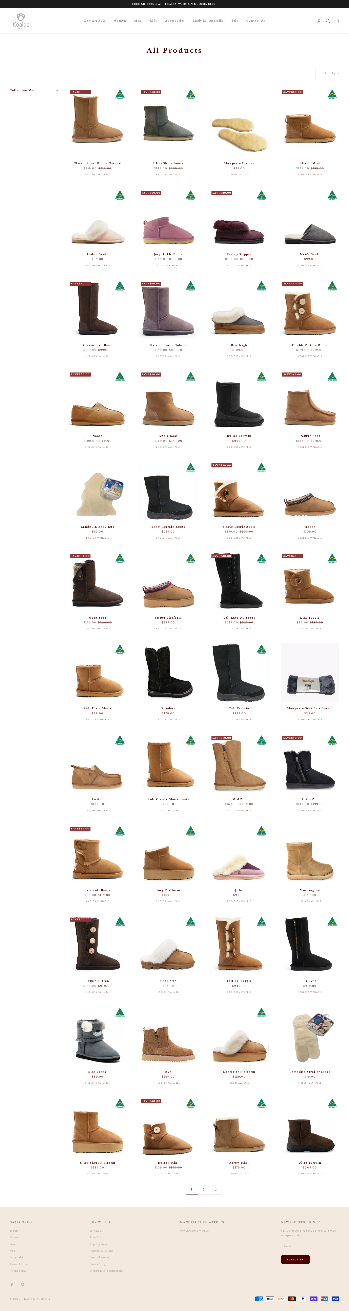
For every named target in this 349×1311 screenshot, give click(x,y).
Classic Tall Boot (97, 345)
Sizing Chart (96, 1237)
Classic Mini (310, 163)
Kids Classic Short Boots (168, 799)
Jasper (310, 526)
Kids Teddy (97, 1071)
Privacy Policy (97, 1264)
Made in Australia (208, 20)
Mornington (310, 890)
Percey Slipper (239, 254)
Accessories (175, 20)
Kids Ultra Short (97, 708)
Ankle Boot (168, 435)
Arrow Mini (239, 1162)
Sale (235, 20)
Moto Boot (97, 617)
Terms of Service (19, 1264)
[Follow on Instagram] (22, 1285)
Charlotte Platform (239, 1071)
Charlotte (168, 980)
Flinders (168, 708)
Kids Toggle (310, 617)
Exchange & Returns (101, 1251)
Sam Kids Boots (98, 890)
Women (120, 20)
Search (14, 1230)
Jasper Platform (168, 617)
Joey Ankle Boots (168, 254)
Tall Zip (310, 980)
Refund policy (18, 1271)
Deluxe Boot (310, 435)
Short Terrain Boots (168, 526)
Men (138, 20)
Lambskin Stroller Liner (309, 1071)
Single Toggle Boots (239, 526)
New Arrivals (95, 20)
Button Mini (168, 1162)
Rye (168, 1071)
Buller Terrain (239, 435)
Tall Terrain (239, 708)
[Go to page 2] (216, 1189)
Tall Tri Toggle (239, 980)
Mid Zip (239, 799)
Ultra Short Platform (97, 1162)
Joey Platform (168, 890)
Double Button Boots (310, 345)
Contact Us (255, 20)
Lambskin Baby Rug (97, 526)
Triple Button (97, 980)
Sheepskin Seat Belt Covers (310, 708)
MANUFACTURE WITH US (194, 1230)
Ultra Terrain (310, 1162)
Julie (239, 890)
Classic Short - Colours (168, 345)
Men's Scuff (310, 254)
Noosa (98, 435)
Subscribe (295, 1259)
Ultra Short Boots (168, 163)
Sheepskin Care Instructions (106, 1271)
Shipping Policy (98, 1244)
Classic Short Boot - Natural (98, 163)
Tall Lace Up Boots (239, 617)
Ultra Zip (310, 799)
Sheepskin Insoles (239, 163)
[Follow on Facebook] (12, 1285)
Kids (153, 20)
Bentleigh (239, 345)
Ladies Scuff (97, 254)
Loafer (97, 799)
